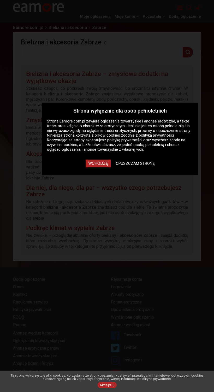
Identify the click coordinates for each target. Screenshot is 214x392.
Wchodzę (98, 163)
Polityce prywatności (155, 379)
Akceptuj (107, 385)
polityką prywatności (156, 135)
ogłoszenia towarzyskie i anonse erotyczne (137, 121)
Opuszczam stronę (135, 163)
